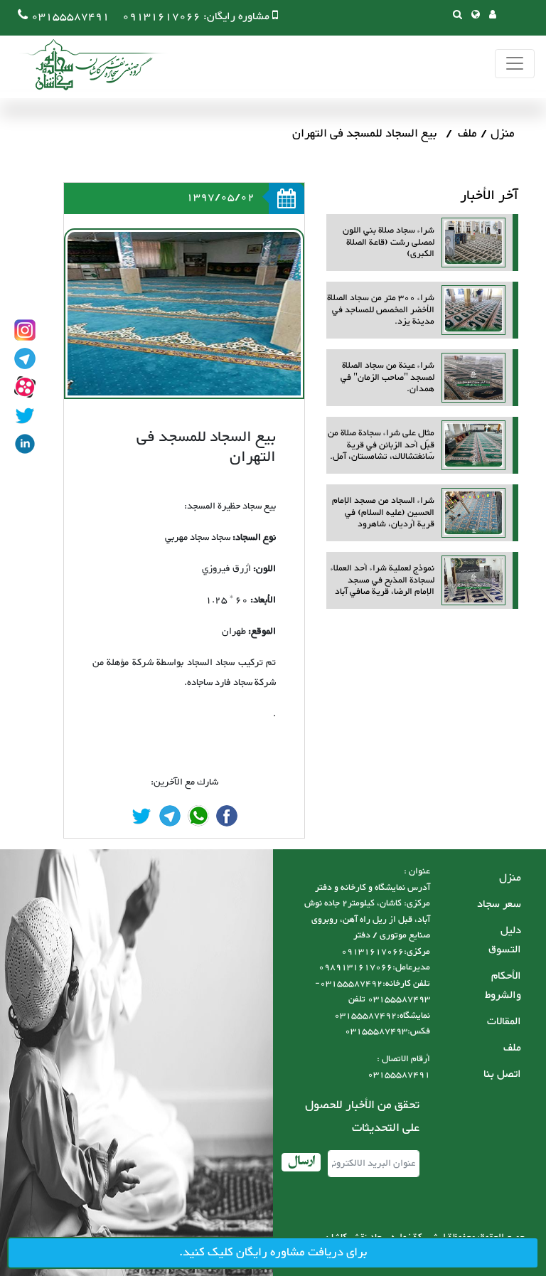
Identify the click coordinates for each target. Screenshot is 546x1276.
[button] (475, 16)
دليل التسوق (504, 940)
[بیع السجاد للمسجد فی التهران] (227, 815)
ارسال (301, 1162)
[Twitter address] (25, 415)
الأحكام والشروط (503, 986)
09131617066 (161, 16)
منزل (503, 133)
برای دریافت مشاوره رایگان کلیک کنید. (273, 1252)
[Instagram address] (25, 330)
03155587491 (70, 16)
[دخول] (493, 16)
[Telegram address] (25, 358)
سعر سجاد (499, 904)
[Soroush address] (25, 387)
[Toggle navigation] (515, 63)
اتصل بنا (502, 1074)
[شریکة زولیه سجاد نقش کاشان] (85, 64)
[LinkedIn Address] (25, 443)
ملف (467, 133)
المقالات (504, 1021)
